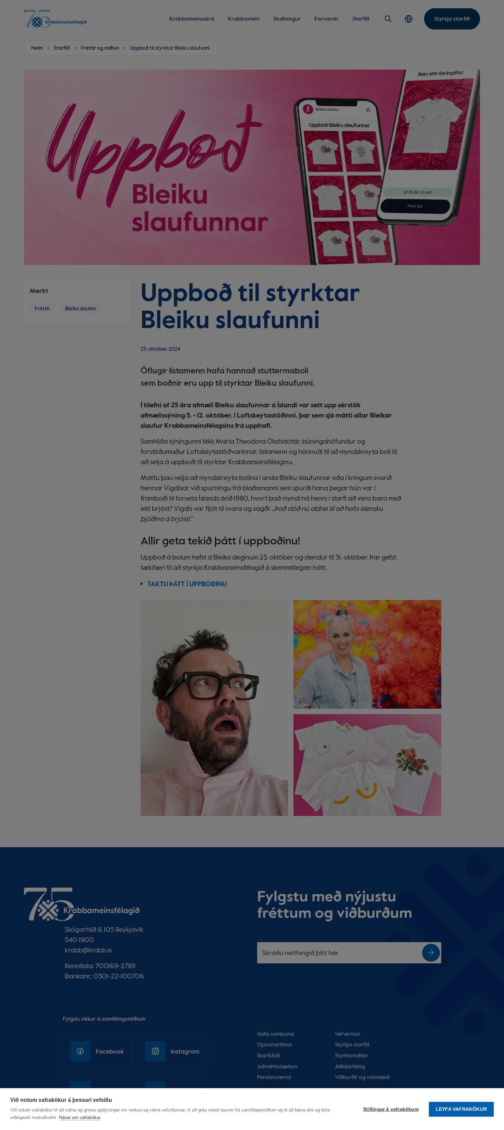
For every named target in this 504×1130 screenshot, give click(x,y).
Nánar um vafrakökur (79, 1117)
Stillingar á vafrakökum (391, 1109)
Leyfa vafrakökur (461, 1109)
